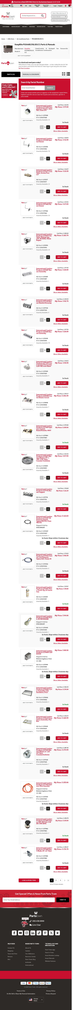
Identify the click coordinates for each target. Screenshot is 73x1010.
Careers (27, 951)
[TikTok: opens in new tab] (39, 933)
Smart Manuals (49, 958)
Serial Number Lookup (52, 955)
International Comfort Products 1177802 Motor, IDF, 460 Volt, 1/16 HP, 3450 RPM (44, 821)
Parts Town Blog (30, 959)
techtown (28, 962)
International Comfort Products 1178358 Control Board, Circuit (44, 396)
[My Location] (65, 6)
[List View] (68, 74)
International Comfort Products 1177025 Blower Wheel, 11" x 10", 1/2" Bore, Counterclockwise (44, 752)
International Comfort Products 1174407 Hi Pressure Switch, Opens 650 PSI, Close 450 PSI (44, 519)
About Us (28, 948)
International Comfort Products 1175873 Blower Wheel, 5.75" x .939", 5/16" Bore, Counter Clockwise (44, 458)
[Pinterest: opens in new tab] (45, 933)
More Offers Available (61, 131)
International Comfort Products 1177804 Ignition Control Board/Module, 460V (44, 428)
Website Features (50, 961)
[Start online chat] (25, 922)
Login (55, 5)
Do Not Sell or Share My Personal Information (21, 993)
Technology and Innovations (51, 944)
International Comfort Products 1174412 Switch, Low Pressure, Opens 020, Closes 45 (44, 556)
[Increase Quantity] (48, 127)
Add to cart (62, 127)
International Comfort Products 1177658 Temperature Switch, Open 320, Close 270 (44, 108)
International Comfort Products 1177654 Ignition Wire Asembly (44, 784)
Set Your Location (24, 68)
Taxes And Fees (12, 953)
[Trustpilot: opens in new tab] (57, 933)
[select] (36, 999)
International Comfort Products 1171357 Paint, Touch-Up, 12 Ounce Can (44, 589)
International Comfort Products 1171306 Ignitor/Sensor (44, 140)
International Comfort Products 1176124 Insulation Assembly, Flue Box (44, 719)
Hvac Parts (24, 26)
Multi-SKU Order (37, 6)
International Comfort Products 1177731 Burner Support (44, 490)
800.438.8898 (5, 6)
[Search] (68, 20)
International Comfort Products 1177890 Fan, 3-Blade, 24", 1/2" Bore (44, 849)
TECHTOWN (50, 26)
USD (30, 6)
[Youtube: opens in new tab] (20, 933)
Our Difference (30, 953)
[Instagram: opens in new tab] (26, 933)
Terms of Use (21, 991)
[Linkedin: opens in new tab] (32, 933)
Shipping (10, 951)
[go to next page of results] (64, 880)
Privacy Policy (50, 991)
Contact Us (11, 948)
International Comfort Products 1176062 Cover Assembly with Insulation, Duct (44, 690)
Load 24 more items (29, 880)
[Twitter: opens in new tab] (51, 933)
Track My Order (58, 26)
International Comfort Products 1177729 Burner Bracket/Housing (44, 301)
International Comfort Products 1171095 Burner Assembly (44, 331)
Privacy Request (51, 993)
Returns (10, 956)
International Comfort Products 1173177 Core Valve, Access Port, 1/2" (44, 172)
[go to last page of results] (68, 880)
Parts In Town (49, 952)
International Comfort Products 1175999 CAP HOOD (44, 652)
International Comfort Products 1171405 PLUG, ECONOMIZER (44, 617)
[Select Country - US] (21, 6)
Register (60, 5)
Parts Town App (50, 949)
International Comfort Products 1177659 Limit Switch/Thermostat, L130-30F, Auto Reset (44, 364)
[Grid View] (63, 74)
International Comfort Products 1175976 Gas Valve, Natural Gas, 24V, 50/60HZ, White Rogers (44, 237)
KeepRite (27, 48)
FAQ (9, 959)
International (29, 965)
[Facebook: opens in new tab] (14, 933)
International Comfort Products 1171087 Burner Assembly (44, 270)
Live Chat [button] (36, 925)
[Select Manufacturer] (59, 13)
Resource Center (41, 26)
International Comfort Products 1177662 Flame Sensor (44, 204)
